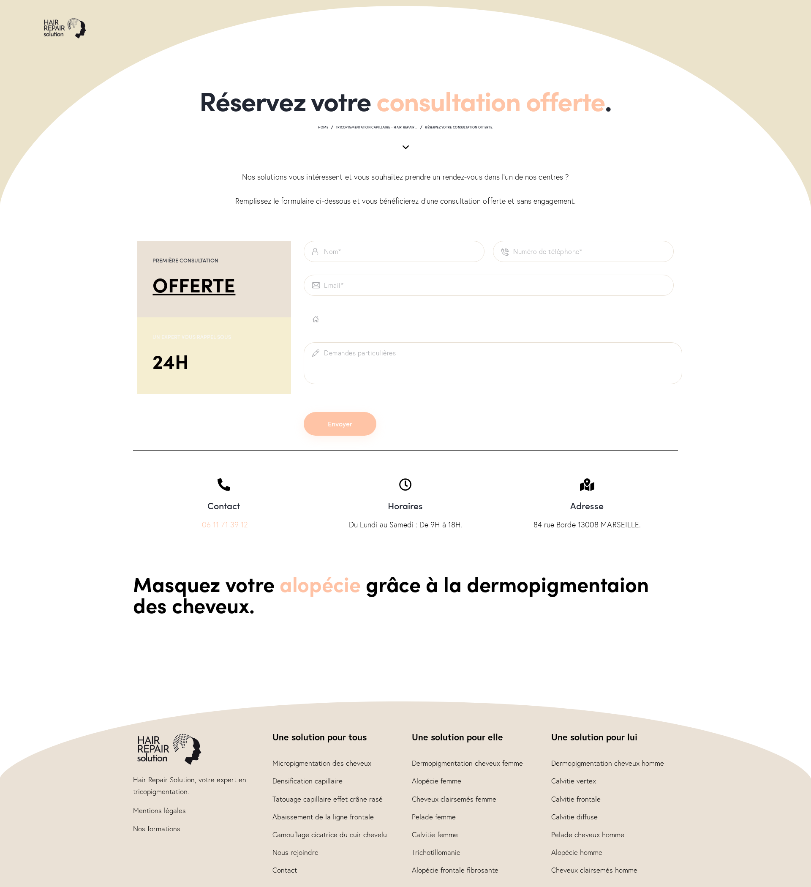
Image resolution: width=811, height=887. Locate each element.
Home (323, 127)
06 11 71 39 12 (225, 524)
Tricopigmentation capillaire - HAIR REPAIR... (377, 127)
